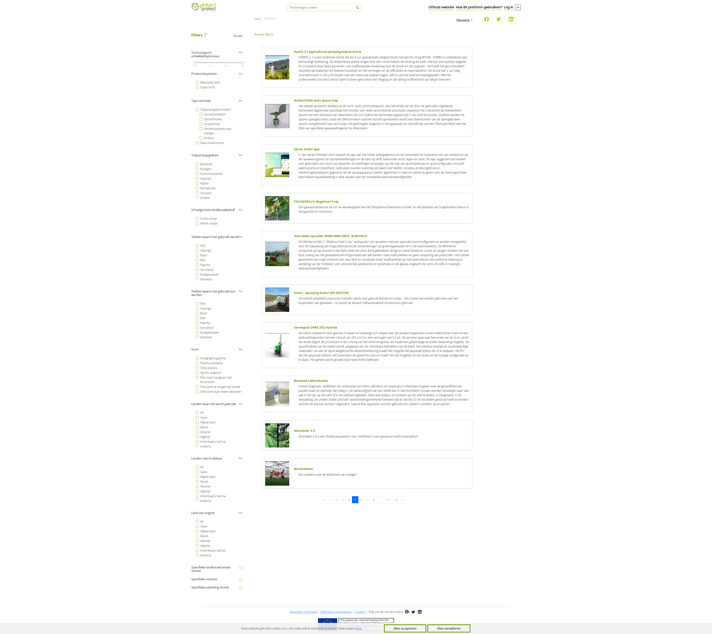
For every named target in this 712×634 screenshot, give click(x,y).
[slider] (195, 62)
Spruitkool (207, 270)
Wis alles (238, 35)
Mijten (204, 183)
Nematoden (208, 188)
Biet (202, 260)
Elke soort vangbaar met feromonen (216, 379)
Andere (209, 138)
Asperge (205, 250)
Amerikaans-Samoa (212, 442)
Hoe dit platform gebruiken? (479, 7)
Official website (441, 7)
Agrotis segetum (210, 373)
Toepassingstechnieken (215, 109)
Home (257, 18)
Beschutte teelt (210, 82)
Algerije (205, 437)
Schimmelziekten (211, 174)
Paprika (205, 265)
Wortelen (206, 279)
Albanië (205, 432)
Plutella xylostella (211, 363)
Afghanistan (207, 422)
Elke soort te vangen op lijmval (220, 387)
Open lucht (207, 87)
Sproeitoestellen (215, 114)
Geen (203, 417)
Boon (203, 255)
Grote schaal (208, 219)
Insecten (205, 179)
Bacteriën (206, 164)
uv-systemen (212, 124)
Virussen (205, 193)
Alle (202, 246)
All (202, 413)
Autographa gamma (213, 358)
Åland (204, 427)
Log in (508, 7)
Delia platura (208, 368)
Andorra (205, 446)
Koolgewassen (209, 274)
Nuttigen (206, 169)
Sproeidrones (213, 119)
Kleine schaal (208, 223)
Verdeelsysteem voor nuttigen (218, 131)
